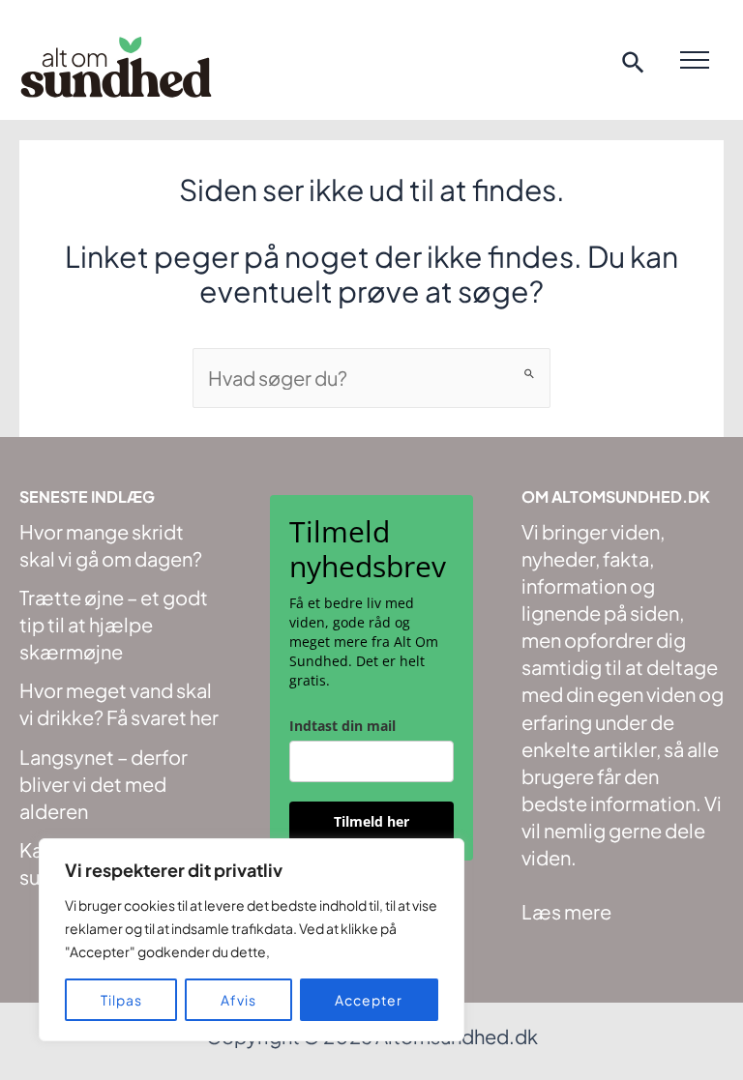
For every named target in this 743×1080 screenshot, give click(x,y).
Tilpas (121, 999)
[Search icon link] (634, 64)
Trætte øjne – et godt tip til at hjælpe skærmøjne (113, 624)
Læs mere (566, 911)
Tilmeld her (371, 821)
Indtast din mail (342, 725)
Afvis (238, 999)
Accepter (368, 999)
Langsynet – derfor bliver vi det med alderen (103, 783)
